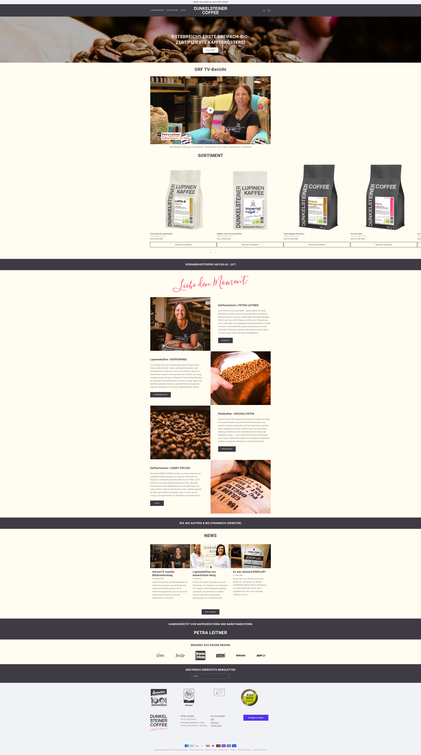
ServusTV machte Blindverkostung (163, 573)
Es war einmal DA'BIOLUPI (249, 571)
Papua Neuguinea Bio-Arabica (294, 234)
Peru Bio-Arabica (356, 234)
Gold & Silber (216, 726)
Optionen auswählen (183, 245)
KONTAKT (225, 340)
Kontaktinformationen (244, 750)
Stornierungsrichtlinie (260, 750)
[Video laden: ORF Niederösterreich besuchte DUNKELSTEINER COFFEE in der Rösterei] (210, 110)
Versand (232, 750)
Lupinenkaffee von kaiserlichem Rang (204, 573)
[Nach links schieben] (205, 252)
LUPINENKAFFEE (160, 395)
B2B (212, 719)
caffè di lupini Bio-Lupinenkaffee (161, 234)
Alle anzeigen (210, 612)
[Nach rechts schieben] (215, 252)
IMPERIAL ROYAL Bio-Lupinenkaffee (229, 234)
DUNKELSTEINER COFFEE (167, 750)
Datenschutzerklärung (196, 750)
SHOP (157, 503)
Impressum (208, 750)
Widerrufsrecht (223, 750)
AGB (215, 750)
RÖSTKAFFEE (226, 449)
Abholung (215, 723)
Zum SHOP (210, 50)
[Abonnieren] (227, 676)
